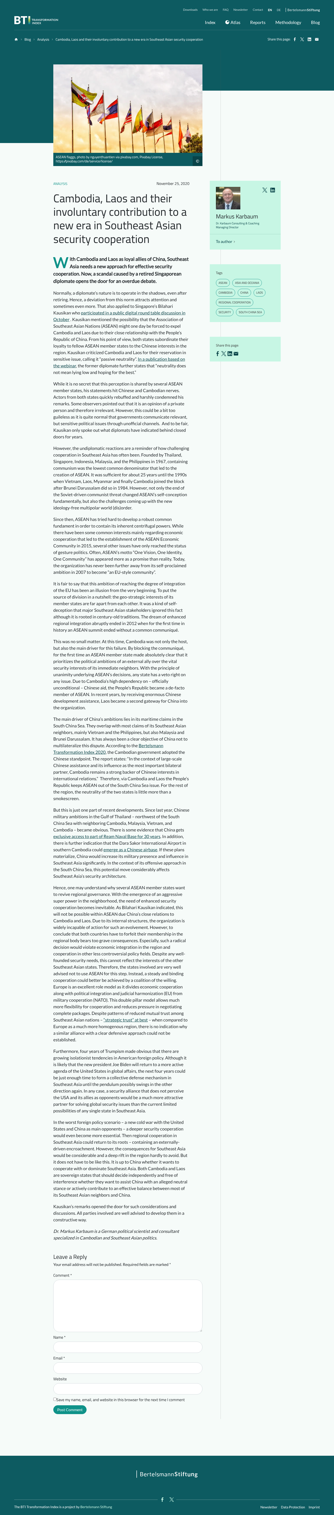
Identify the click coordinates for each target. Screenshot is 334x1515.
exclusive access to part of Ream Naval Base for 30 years (106, 836)
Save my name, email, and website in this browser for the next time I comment (120, 1400)
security (225, 312)
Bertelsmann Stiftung (96, 1507)
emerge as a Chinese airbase (130, 849)
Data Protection (293, 1507)
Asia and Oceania (247, 282)
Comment (62, 1275)
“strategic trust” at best (125, 1019)
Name (59, 1337)
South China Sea (250, 312)
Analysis (60, 183)
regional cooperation (235, 302)
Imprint (314, 1507)
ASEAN (223, 282)
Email (59, 1358)
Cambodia (226, 292)
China (244, 292)
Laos (259, 292)
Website (60, 1379)
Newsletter (268, 1507)
